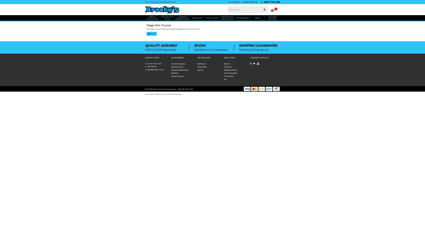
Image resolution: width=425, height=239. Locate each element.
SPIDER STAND (242, 18)
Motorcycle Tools (177, 67)
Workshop (174, 73)
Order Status (202, 67)
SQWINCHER (197, 18)
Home (152, 34)
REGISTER (254, 2)
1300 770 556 (272, 2)
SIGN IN (246, 2)
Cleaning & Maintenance (179, 70)
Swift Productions (175, 94)
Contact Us (228, 67)
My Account (202, 64)
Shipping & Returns (230, 70)
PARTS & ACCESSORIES (152, 18)
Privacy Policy (229, 76)
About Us (227, 64)
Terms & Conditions (231, 73)
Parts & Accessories (178, 64)
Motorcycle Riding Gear (227, 18)
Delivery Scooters (177, 76)
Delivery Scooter (272, 18)
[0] (272, 10)
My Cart (200, 70)
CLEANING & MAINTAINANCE (182, 18)
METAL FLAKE (212, 18)
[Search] (264, 10)
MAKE (257, 18)
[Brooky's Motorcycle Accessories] (162, 9)
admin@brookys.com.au (155, 70)
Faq (225, 79)
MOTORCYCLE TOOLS (167, 18)
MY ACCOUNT (234, 2)
